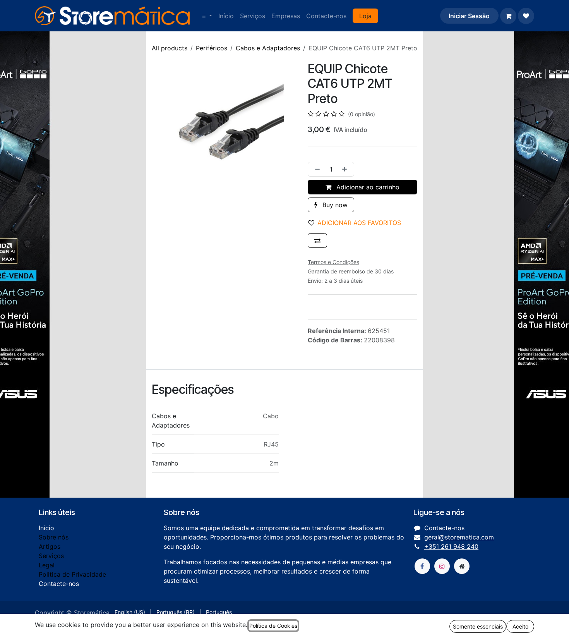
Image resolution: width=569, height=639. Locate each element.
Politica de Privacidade (72, 574)
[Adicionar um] (346, 169)
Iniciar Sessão (469, 16)
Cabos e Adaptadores (268, 48)
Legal (47, 565)
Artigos (49, 546)
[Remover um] (316, 169)
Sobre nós (54, 537)
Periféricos (211, 48)
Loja (365, 16)
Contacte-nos (59, 583)
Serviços (51, 556)
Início (46, 528)
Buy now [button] (334, 205)
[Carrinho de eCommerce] (508, 16)
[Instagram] (442, 566)
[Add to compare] (317, 240)
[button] (358, 222)
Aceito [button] (520, 626)
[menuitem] (207, 16)
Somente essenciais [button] (478, 626)
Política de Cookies (273, 625)
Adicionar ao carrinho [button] (366, 187)
